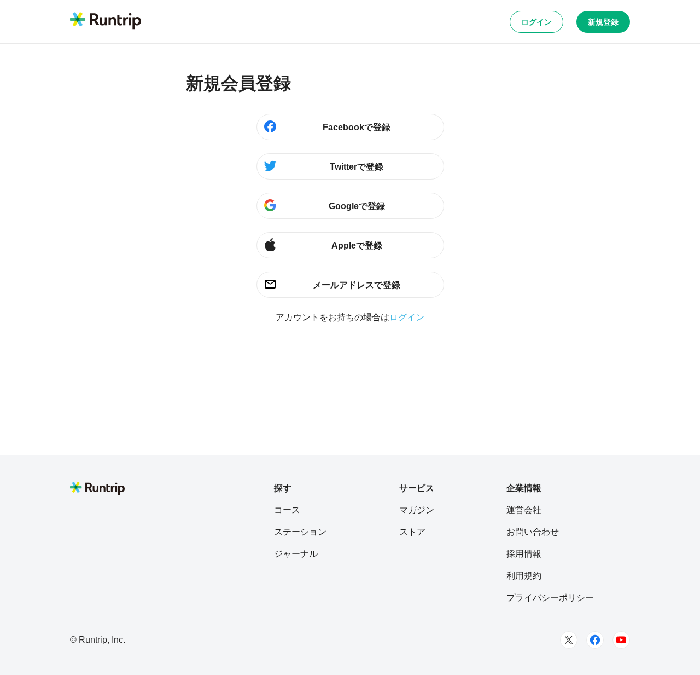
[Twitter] (569, 640)
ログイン (536, 22)
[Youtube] (621, 640)
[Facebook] (595, 640)
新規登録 (603, 22)
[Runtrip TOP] (105, 21)
